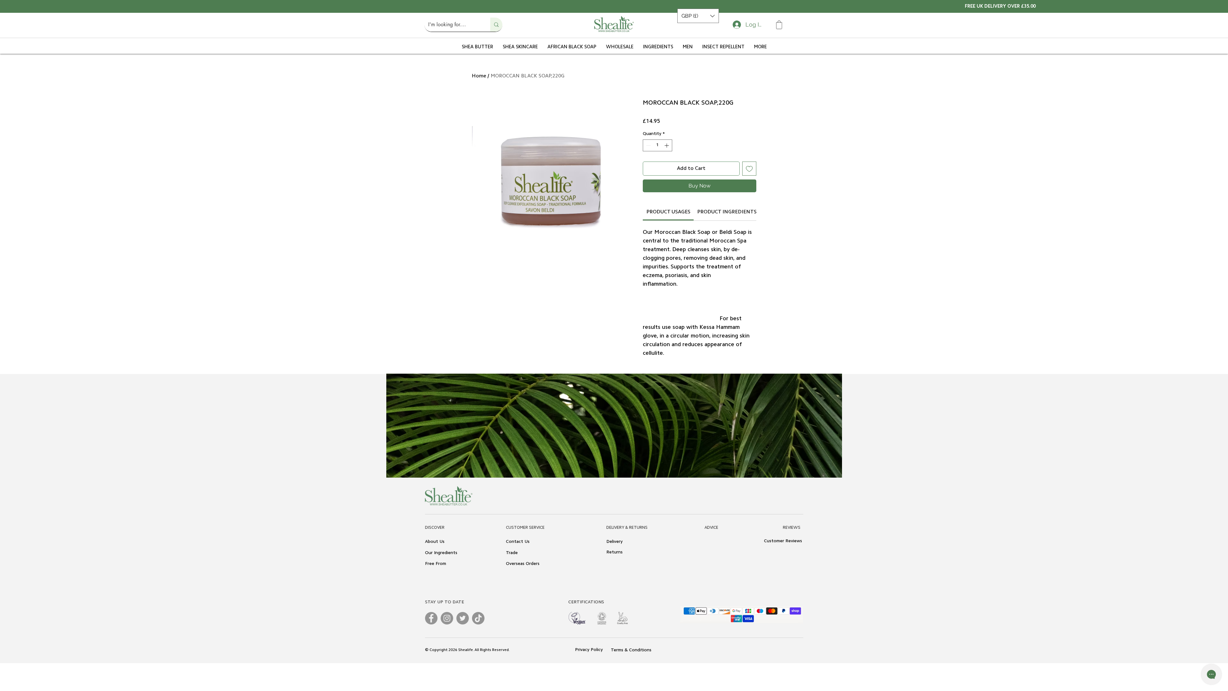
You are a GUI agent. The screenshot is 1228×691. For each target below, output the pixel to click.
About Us (435, 556)
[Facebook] (431, 632)
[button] (698, 16)
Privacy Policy (589, 664)
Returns (614, 566)
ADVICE (711, 542)
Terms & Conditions (631, 664)
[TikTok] (478, 632)
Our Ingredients (441, 567)
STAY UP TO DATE (444, 616)
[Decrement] (648, 145)
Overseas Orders (522, 578)
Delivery (614, 556)
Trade (512, 567)
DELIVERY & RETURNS (627, 542)
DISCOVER (435, 542)
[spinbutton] (657, 145)
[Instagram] (447, 632)
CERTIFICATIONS (586, 616)
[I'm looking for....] (496, 25)
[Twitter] (462, 632)
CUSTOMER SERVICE (525, 542)
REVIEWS (791, 542)
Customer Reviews (783, 555)
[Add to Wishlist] (749, 169)
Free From (435, 578)
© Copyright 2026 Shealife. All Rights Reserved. (467, 664)
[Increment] (667, 145)
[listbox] (698, 16)
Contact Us (518, 556)
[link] (668, 226)
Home (479, 76)
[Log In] (735, 25)
